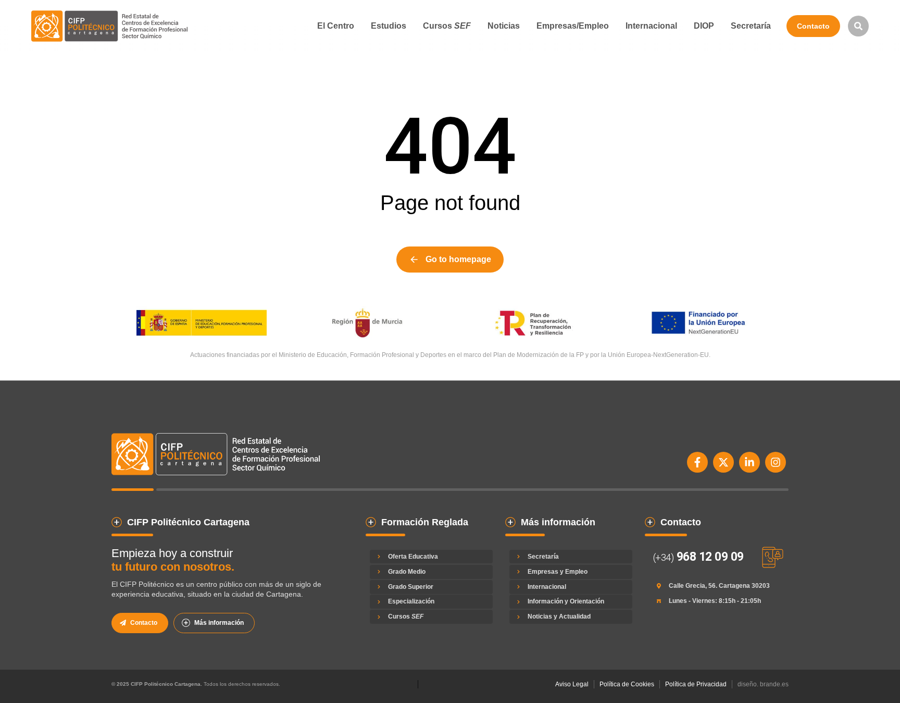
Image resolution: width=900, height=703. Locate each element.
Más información (219, 622)
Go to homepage (458, 259)
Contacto (813, 26)
